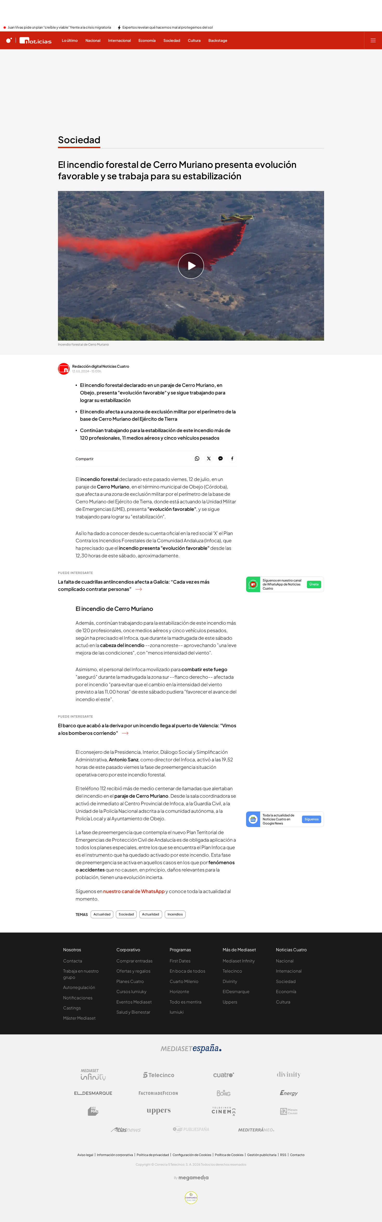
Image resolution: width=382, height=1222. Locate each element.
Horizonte (179, 991)
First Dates (180, 960)
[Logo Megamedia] (193, 1178)
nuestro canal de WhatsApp (134, 891)
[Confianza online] (191, 1202)
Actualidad (102, 914)
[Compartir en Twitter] (208, 459)
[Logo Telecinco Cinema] (224, 1111)
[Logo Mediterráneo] (256, 1129)
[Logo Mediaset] (191, 1051)
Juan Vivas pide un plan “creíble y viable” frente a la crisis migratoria (59, 27)
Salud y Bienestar (133, 1012)
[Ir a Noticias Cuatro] (35, 40)
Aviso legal (85, 1155)
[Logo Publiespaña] (191, 1129)
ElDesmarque (236, 991)
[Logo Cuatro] (223, 1074)
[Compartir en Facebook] (232, 459)
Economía (286, 991)
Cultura (283, 1002)
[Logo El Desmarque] (93, 1093)
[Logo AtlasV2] (126, 1129)
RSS (283, 1155)
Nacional (285, 960)
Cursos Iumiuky (131, 991)
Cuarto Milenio (184, 981)
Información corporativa (115, 1155)
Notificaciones (78, 997)
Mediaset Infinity (239, 960)
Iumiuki (177, 1012)
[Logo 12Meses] (289, 1111)
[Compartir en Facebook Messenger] (220, 459)
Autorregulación (79, 987)
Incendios (175, 914)
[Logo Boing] (224, 1093)
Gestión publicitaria (261, 1155)
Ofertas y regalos (133, 971)
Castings (72, 1007)
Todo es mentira (185, 1002)
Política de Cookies (229, 1155)
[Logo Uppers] (158, 1111)
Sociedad (79, 139)
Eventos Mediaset (134, 1002)
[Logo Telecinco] (158, 1074)
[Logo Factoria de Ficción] (158, 1093)
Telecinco (232, 971)
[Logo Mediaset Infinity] (93, 1074)
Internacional (289, 971)
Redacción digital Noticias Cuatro (100, 366)
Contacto (297, 1155)
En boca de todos (187, 971)
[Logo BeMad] (93, 1111)
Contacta (72, 960)
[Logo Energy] (289, 1093)
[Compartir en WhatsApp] (197, 459)
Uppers (230, 1002)
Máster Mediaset (79, 1018)
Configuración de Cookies (192, 1155)
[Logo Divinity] (289, 1074)
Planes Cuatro (130, 981)
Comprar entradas (134, 960)
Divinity (230, 981)
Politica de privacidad (153, 1155)
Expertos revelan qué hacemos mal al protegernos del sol (167, 27)
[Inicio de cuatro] (9, 40)
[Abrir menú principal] (373, 40)
